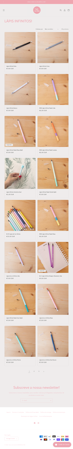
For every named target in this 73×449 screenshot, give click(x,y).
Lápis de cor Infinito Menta (13, 360)
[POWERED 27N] (21, 444)
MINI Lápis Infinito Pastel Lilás (47, 108)
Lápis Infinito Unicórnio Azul (13, 192)
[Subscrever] (50, 400)
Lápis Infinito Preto (11, 66)
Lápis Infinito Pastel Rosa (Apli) (14, 150)
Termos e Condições (18, 412)
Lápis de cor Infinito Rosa (46, 318)
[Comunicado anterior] (3, 2)
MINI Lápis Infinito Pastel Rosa (47, 234)
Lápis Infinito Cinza (44, 66)
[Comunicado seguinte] (69, 2)
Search (8, 412)
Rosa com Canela (13, 444)
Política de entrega (46, 412)
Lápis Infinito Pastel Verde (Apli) (47, 192)
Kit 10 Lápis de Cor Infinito (13, 234)
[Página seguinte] (44, 371)
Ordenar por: (39, 29)
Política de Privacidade (32, 412)
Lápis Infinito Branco (11, 108)
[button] (4, 10)
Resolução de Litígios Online (29, 416)
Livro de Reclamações (45, 416)
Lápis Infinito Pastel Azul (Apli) (14, 318)
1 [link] (29, 371)
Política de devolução (59, 412)
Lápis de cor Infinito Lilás (13, 276)
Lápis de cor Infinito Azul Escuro (47, 360)
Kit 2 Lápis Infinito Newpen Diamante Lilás (50, 276)
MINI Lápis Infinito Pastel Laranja (48, 150)
